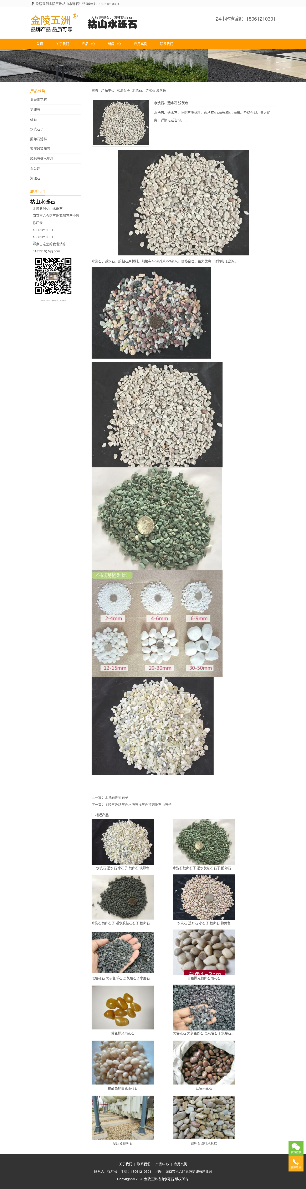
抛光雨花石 (38, 100)
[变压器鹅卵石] (123, 1118)
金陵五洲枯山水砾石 (159, 1178)
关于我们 (62, 43)
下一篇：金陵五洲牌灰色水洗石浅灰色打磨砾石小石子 (132, 804)
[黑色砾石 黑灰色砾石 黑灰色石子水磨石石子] (123, 952)
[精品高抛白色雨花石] (123, 1063)
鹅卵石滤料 (38, 139)
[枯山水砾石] (92, 31)
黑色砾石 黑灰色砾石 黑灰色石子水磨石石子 (123, 978)
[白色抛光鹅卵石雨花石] (204, 952)
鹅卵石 (35, 109)
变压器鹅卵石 (40, 149)
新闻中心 (114, 43)
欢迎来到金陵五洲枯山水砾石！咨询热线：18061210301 (77, 3)
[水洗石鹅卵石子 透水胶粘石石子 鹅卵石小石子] (204, 842)
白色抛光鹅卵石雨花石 (204, 978)
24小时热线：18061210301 (246, 18)
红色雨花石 (204, 1088)
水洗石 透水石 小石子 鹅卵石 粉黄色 (204, 923)
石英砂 (35, 168)
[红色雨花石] (204, 1063)
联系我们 (166, 43)
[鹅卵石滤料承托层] (204, 1118)
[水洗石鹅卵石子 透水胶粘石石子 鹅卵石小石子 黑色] (123, 897)
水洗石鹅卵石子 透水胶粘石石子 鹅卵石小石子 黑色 (123, 923)
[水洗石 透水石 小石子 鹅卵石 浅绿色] (123, 842)
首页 (39, 43)
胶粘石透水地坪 (41, 158)
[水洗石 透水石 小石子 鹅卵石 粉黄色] (204, 897)
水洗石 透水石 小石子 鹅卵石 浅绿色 (122, 867)
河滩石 (35, 178)
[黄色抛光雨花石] (123, 1007)
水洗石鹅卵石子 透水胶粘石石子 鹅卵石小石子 (204, 867)
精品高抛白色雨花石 (123, 1088)
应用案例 (140, 43)
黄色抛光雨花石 (122, 1033)
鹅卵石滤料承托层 (204, 1143)
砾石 (33, 119)
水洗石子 (37, 129)
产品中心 (88, 43)
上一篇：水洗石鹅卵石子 (110, 797)
